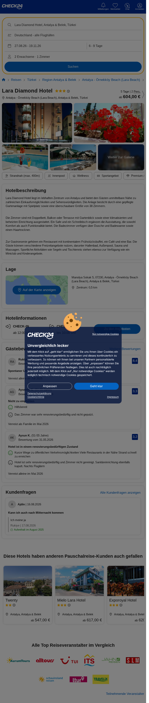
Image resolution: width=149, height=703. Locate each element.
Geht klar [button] (96, 386)
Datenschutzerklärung (39, 393)
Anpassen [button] (50, 386)
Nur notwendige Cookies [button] (105, 334)
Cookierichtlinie (36, 397)
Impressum (113, 397)
